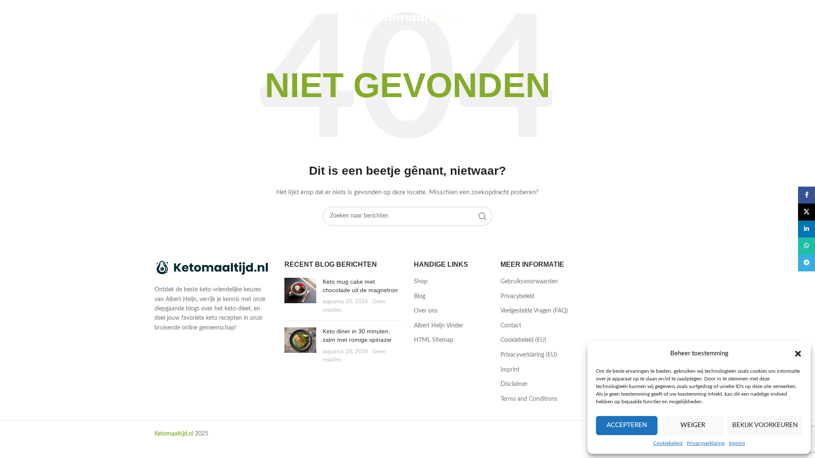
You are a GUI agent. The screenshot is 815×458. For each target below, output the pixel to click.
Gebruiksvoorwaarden (529, 282)
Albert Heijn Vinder (438, 326)
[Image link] (213, 268)
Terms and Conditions (528, 399)
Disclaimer (514, 384)
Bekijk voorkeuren (765, 425)
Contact (510, 326)
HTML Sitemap (433, 340)
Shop (420, 282)
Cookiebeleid (668, 443)
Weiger (692, 425)
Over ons (426, 311)
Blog (419, 296)
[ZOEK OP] (482, 216)
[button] (798, 353)
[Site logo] (407, 18)
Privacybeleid (517, 296)
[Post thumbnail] (300, 296)
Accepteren (627, 425)
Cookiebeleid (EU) (523, 340)
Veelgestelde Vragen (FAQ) (534, 311)
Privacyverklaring (706, 443)
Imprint (737, 443)
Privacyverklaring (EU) (528, 355)
